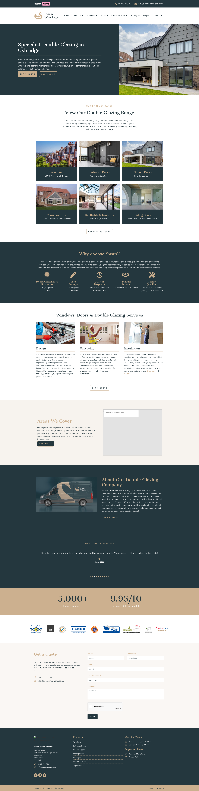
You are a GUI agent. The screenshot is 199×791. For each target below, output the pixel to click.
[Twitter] (40, 775)
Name (90, 653)
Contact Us (158, 15)
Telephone (131, 653)
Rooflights (135, 15)
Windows (91, 15)
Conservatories (118, 15)
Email (90, 664)
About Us (77, 15)
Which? (127, 374)
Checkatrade (152, 371)
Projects (146, 15)
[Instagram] (44, 775)
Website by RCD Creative (156, 788)
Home (66, 15)
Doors (103, 15)
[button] (90, 576)
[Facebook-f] (36, 775)
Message (91, 686)
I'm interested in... (95, 675)
